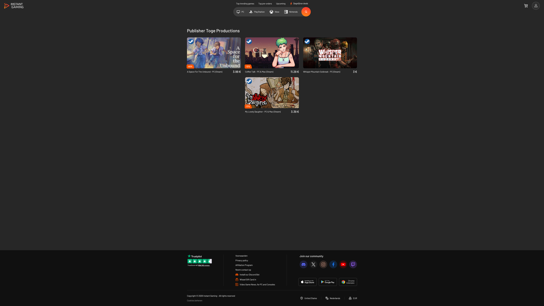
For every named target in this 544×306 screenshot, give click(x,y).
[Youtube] (343, 264)
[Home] (13, 6)
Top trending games (245, 3)
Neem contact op (243, 269)
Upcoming (280, 3)
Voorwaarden (241, 255)
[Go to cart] (526, 5)
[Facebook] (333, 264)
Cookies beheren (194, 300)
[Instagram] (323, 264)
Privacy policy (241, 260)
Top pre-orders (265, 3)
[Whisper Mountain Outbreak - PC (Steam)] (330, 52)
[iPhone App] (307, 282)
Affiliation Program (244, 265)
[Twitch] (353, 264)
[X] (313, 264)
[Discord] (303, 264)
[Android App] (328, 282)
